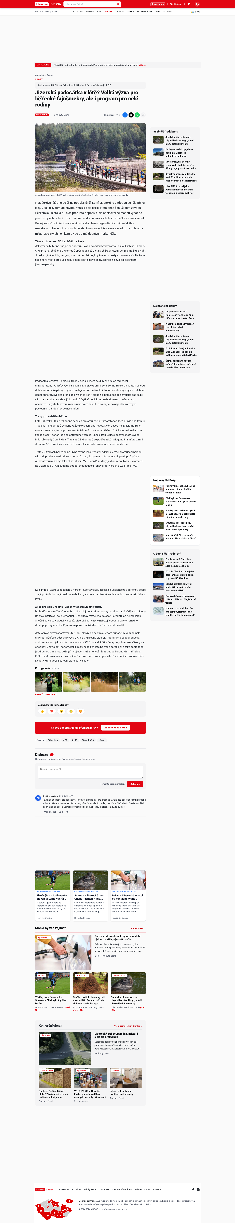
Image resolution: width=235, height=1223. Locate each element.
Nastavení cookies (122, 1190)
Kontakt (105, 1190)
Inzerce (167, 12)
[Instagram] (189, 4)
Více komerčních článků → (128, 1026)
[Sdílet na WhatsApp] (137, 114)
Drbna (130, 12)
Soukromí (64, 1190)
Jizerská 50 (88, 740)
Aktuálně (77, 12)
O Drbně (76, 1190)
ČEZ (65, 740)
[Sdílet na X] (131, 114)
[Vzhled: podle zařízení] (197, 4)
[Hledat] (118, 4)
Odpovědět (50, 812)
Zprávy (90, 12)
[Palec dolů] (67, 812)
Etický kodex (91, 1190)
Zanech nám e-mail (115, 727)
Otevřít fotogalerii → (47, 694)
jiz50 (74, 740)
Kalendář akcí (145, 12)
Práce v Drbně (142, 1190)
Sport (108, 12)
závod (102, 740)
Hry (158, 12)
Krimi (99, 12)
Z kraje (119, 12)
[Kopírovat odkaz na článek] (143, 114)
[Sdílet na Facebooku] (125, 114)
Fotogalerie (42, 668)
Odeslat (135, 784)
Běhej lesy (53, 740)
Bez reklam (158, 4)
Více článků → (138, 928)
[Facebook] (185, 4)
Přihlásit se (176, 4)
